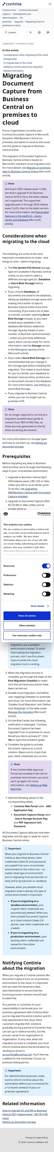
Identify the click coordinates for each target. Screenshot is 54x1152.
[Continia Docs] (11, 4)
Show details (37, 606)
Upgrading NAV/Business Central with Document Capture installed (29, 492)
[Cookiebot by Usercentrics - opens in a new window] (38, 514)
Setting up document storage (19, 1122)
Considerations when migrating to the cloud (25, 54)
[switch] (46, 575)
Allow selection (27, 625)
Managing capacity (26, 349)
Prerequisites (10, 59)
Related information (13, 70)
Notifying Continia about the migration (23, 66)
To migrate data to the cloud (17, 62)
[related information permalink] (47, 1103)
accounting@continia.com (17, 1054)
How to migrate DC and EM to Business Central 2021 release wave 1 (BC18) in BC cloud (25, 1114)
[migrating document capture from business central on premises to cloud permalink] (20, 122)
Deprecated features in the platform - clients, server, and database (27, 216)
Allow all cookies (27, 615)
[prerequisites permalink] (32, 456)
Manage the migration (21, 712)
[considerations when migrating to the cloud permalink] (4, 247)
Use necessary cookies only (27, 635)
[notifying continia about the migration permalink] (46, 968)
